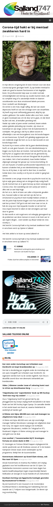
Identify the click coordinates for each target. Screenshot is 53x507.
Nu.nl (8, 358)
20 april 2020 (9, 36)
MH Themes (45, 505)
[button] (49, 20)
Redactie (21, 36)
